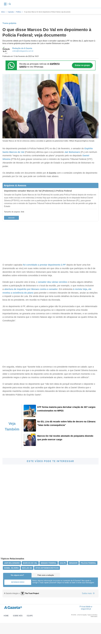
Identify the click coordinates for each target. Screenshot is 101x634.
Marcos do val (30, 563)
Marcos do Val (16, 152)
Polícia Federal (88, 563)
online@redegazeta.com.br (23, 51)
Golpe (63, 563)
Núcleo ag (27, 568)
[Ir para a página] (30, 416)
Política (18, 12)
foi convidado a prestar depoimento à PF (44, 265)
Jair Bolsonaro (72, 152)
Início (3, 12)
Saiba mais (87, 593)
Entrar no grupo (82, 65)
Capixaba (11, 12)
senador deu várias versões (52, 282)
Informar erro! (17, 582)
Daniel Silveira (11, 568)
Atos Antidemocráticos (47, 568)
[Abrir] (5, 3)
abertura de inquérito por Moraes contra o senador (31, 289)
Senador (73, 563)
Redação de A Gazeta (22, 48)
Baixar (11, 218)
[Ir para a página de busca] (10, 4)
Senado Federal (49, 563)
